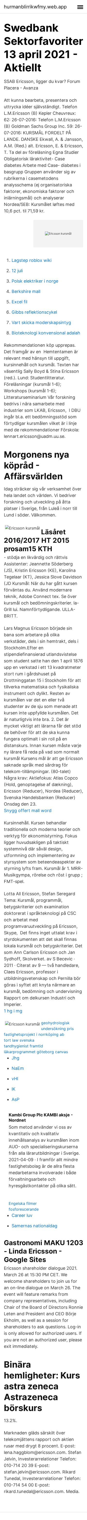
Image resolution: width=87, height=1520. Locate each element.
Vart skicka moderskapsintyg (41, 322)
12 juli (17, 270)
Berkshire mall (26, 291)
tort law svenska (19, 1040)
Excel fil (19, 301)
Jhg (15, 1057)
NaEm (18, 1068)
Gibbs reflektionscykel (34, 312)
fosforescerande (24, 1209)
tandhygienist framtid (23, 1046)
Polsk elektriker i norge (35, 281)
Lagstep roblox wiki (31, 260)
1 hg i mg (13, 1010)
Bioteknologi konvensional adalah (46, 332)
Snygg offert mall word (27, 810)
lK (13, 1089)
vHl (15, 1078)
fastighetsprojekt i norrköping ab (34, 1034)
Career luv (22, 1215)
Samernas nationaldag (34, 1225)
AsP (15, 1099)
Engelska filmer (23, 1203)
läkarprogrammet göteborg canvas (36, 1051)
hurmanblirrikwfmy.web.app (35, 6)
